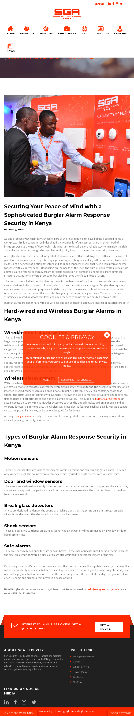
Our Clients (67, 33)
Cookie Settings (120, 713)
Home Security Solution (19, 713)
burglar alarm (23, 416)
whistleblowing (81, 666)
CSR (85, 33)
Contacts (101, 33)
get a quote (105, 627)
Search (99, 4)
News (11, 51)
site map (77, 682)
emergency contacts (83, 656)
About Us (27, 33)
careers (76, 661)
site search (78, 677)
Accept (47, 380)
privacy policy (80, 672)
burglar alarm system (107, 399)
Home (11, 33)
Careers (120, 33)
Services (46, 33)
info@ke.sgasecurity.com (103, 589)
